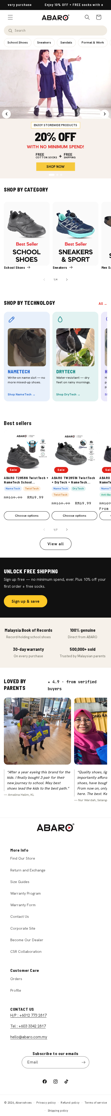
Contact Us (19, 916)
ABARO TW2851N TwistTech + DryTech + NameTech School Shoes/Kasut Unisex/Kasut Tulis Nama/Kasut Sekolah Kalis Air (73, 480)
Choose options (26, 516)
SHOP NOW (55, 167)
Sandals (66, 42)
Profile (15, 990)
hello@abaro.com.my (28, 1037)
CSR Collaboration (26, 951)
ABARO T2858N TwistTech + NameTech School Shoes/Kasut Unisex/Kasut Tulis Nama (26, 480)
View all (55, 544)
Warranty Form (23, 905)
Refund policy (70, 1102)
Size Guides (19, 881)
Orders (16, 978)
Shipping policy (58, 1110)
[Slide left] (44, 279)
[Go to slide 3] (61, 175)
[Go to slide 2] (57, 175)
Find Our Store (22, 858)
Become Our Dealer (26, 940)
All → (103, 303)
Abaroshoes (23, 1102)
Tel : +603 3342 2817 (28, 1026)
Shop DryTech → (68, 394)
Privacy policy (46, 1102)
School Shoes (17, 42)
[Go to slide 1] (51, 175)
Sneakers (44, 42)
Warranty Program (25, 893)
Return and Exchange (27, 870)
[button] (10, 17)
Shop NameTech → (21, 394)
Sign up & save (25, 601)
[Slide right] (67, 279)
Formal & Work (93, 42)
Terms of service (95, 1102)
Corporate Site (22, 928)
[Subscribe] (83, 1062)
